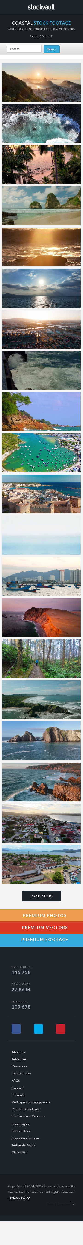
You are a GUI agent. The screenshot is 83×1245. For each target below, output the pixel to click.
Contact (18, 1088)
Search (34, 36)
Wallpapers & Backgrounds (31, 1102)
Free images (20, 1124)
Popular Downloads (26, 1109)
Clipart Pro (19, 1152)
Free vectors (21, 1131)
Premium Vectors (44, 927)
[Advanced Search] (76, 6)
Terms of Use (21, 1073)
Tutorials (18, 1095)
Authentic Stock (24, 1145)
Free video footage (25, 1138)
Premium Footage (44, 939)
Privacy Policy (20, 1198)
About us (18, 1052)
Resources (19, 1066)
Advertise (19, 1059)
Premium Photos (44, 915)
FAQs (16, 1080)
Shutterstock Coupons (28, 1116)
